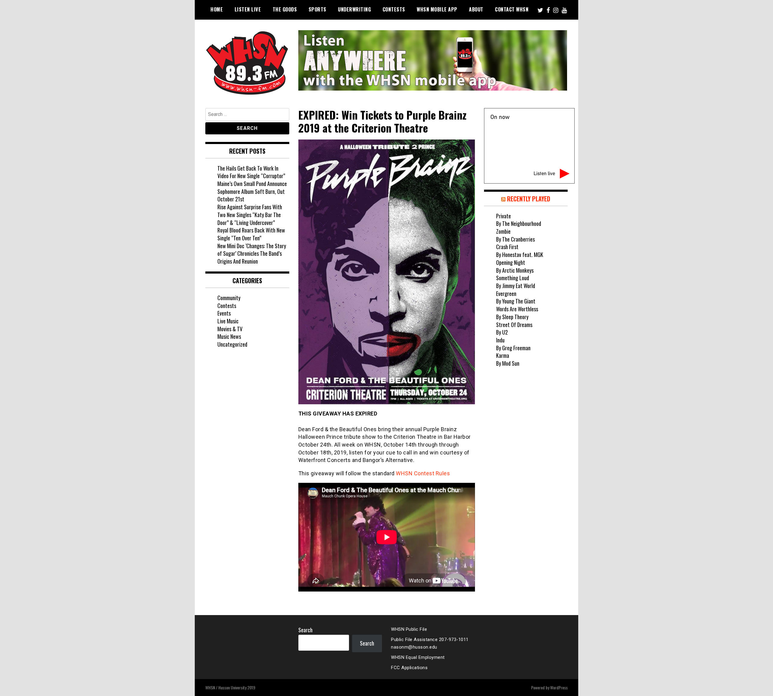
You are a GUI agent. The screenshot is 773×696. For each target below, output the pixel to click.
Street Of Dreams (514, 325)
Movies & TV (229, 329)
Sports (317, 9)
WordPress (559, 687)
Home (216, 9)
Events (224, 313)
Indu (500, 340)
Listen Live (248, 9)
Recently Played (528, 198)
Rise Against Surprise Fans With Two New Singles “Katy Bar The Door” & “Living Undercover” (249, 214)
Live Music (228, 321)
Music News (229, 336)
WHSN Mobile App (437, 9)
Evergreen (506, 293)
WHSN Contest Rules (423, 473)
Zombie (503, 231)
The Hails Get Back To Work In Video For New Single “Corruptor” (251, 172)
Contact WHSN (511, 9)
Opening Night (510, 262)
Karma (502, 355)
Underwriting (354, 9)
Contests (394, 9)
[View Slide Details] (432, 60)
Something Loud (512, 278)
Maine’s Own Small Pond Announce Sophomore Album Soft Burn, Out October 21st (252, 191)
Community (228, 298)
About (476, 9)
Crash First (507, 247)
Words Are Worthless (517, 309)
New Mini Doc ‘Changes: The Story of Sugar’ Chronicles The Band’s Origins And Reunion (251, 253)
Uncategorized (232, 344)
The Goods (285, 9)
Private (503, 216)
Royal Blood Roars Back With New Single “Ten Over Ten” (251, 234)
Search (305, 630)
